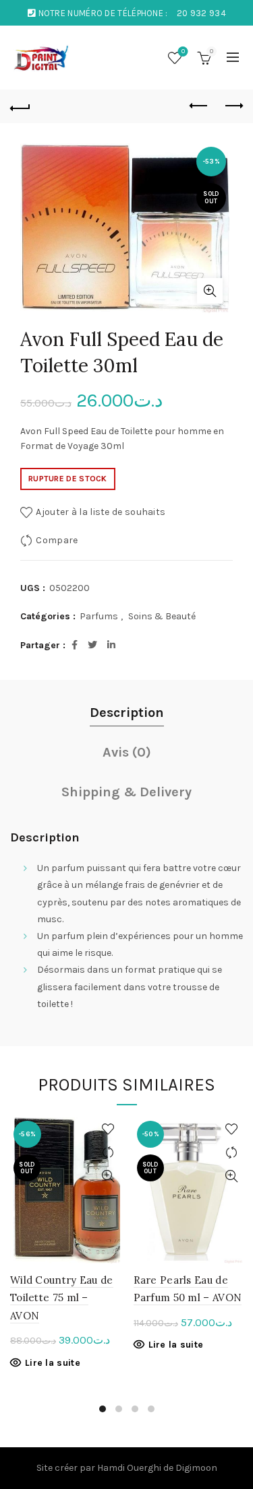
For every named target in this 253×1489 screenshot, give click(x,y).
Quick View (108, 1176)
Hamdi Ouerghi (129, 1468)
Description (127, 712)
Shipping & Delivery (126, 792)
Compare (57, 540)
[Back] (20, 106)
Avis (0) (127, 752)
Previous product (199, 106)
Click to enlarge (210, 291)
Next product (233, 106)
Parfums (99, 616)
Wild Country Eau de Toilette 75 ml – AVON (61, 1298)
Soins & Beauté (162, 616)
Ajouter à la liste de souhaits (100, 512)
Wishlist (183, 51)
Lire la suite (52, 1363)
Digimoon (196, 1468)
